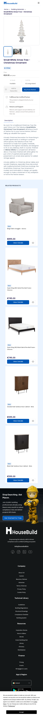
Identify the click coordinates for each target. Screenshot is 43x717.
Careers (21, 576)
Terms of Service (21, 586)
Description (8, 120)
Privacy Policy (21, 589)
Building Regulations (21, 608)
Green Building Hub (21, 640)
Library (21, 643)
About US (21, 573)
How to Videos (21, 633)
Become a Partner (21, 579)
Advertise (21, 582)
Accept (21, 712)
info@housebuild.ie (21, 546)
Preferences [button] (11, 706)
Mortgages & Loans (21, 669)
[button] (38, 3)
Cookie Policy (21, 592)
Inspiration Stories (21, 630)
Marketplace (21, 650)
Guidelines (21, 605)
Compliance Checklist (21, 614)
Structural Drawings (21, 611)
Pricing (21, 662)
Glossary (21, 646)
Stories (21, 637)
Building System (21, 618)
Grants (21, 665)
